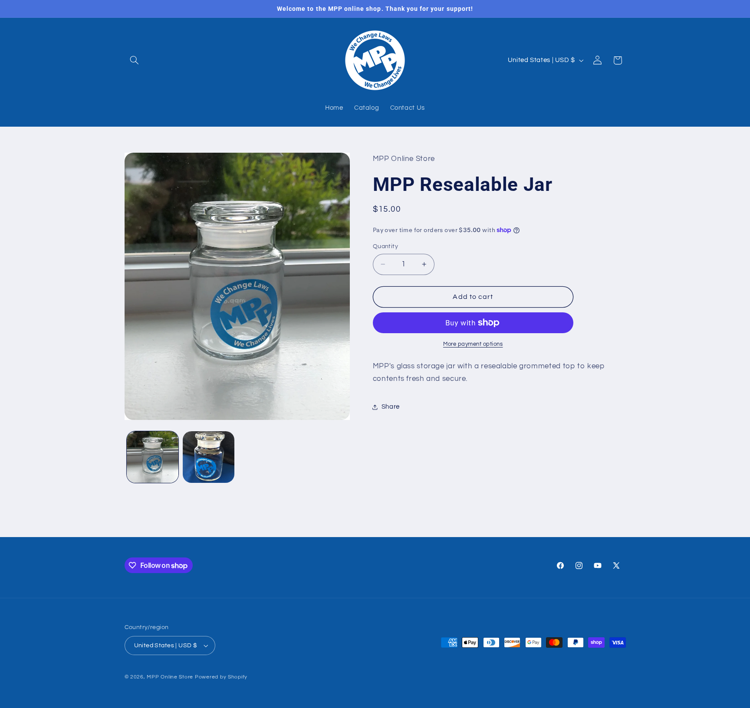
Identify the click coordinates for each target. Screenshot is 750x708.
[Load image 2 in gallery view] (208, 457)
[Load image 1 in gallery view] (152, 457)
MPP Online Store (170, 677)
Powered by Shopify (221, 677)
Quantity (385, 246)
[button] (135, 60)
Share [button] (391, 406)
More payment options (473, 344)
